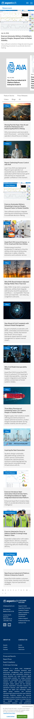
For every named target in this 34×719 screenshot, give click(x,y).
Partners (5, 649)
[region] (17, 711)
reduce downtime (8, 676)
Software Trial (22, 622)
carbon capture (14, 683)
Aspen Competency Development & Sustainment (23, 614)
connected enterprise (9, 699)
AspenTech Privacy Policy (9, 713)
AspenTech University (24, 608)
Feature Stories (9, 96)
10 (27, 590)
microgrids (6, 683)
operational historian (9, 687)
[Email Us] (27, 3)
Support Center (22, 606)
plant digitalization (21, 687)
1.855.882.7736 (7, 620)
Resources (21, 647)
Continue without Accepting (27, 706)
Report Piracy (7, 659)
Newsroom (7, 8)
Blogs (14, 99)
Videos (6, 99)
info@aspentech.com (8, 606)
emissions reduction (24, 682)
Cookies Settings (10, 716)
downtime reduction (21, 697)
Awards (5, 645)
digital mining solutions (11, 691)
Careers (5, 647)
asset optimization (18, 674)
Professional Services (24, 620)
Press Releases (22, 96)
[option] (17, 75)
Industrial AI (27, 685)
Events (20, 645)
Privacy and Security (9, 656)
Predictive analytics (16, 695)
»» (5, 593)
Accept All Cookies (22, 716)
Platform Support (23, 618)
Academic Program (23, 610)
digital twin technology (19, 689)
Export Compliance (9, 662)
